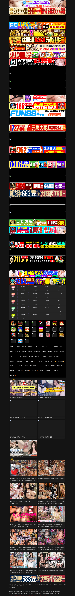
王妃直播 (19, 356)
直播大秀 (53, 365)
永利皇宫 (26, 361)
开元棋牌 (24, 347)
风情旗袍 (23, 304)
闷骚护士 (60, 304)
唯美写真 (47, 307)
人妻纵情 (47, 314)
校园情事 (35, 314)
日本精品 (35, 290)
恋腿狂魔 (60, 300)
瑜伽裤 (47, 304)
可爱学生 (47, 300)
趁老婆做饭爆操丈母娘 (16, 397)
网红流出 (47, 297)
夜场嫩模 (44, 356)
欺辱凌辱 (23, 297)
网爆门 (59, 307)
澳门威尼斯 (59, 365)
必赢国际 (24, 351)
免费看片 (40, 365)
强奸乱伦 (35, 286)
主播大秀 (12, 356)
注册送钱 (48, 347)
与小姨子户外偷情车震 (44, 397)
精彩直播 (50, 351)
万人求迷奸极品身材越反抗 (17, 437)
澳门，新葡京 (33, 365)
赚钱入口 (42, 370)
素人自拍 (60, 290)
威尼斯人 (12, 347)
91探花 (35, 297)
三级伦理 (23, 290)
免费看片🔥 (33, 361)
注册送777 (55, 347)
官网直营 (30, 347)
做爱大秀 (47, 365)
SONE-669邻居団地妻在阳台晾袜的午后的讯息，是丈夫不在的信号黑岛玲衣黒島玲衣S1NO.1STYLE (50, 526)
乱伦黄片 (25, 356)
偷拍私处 (31, 356)
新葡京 (11, 351)
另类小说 (23, 318)
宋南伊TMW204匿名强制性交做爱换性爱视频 (51, 571)
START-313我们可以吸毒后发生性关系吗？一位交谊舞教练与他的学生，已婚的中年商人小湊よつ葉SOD (23, 480)
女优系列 (35, 300)
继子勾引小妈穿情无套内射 (17, 417)
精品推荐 (23, 286)
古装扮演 (23, 300)
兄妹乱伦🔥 (27, 370)
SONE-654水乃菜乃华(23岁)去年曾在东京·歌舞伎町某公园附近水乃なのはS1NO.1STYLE (23, 571)
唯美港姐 (47, 293)
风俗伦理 (60, 314)
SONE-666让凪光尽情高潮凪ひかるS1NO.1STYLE (20, 502)
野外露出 (60, 297)
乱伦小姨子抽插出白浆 (16, 457)
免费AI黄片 (56, 370)
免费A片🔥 (20, 370)
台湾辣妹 (23, 293)
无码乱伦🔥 (61, 361)
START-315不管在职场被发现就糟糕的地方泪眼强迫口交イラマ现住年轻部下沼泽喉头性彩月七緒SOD (23, 549)
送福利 (61, 347)
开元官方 (12, 365)
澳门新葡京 (56, 356)
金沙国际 (26, 365)
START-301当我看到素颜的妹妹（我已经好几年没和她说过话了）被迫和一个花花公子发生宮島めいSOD (51, 503)
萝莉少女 (60, 286)
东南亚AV (60, 293)
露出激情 (35, 307)
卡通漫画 (23, 307)
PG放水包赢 (37, 351)
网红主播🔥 (13, 375)
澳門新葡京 (19, 361)
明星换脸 (35, 304)
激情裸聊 (47, 361)
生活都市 (23, 314)
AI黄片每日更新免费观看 (45, 437)
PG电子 (42, 347)
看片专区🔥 (35, 370)
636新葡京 (40, 361)
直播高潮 (44, 351)
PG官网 (18, 347)
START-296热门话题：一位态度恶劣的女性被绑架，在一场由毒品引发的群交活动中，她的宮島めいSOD (51, 549)
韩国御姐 (35, 293)
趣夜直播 (37, 356)
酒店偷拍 (62, 351)
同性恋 (59, 311)
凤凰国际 (30, 351)
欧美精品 (47, 286)
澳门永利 (37, 347)
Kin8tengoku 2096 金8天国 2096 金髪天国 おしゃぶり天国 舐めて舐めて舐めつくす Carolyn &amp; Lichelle (23, 526)
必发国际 (50, 356)
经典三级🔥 (13, 370)
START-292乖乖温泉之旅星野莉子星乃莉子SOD (51, 479)
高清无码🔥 (49, 370)
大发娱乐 (12, 361)
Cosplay (47, 290)
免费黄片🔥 (53, 361)
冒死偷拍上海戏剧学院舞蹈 (45, 417)
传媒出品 (23, 311)
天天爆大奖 (19, 365)
